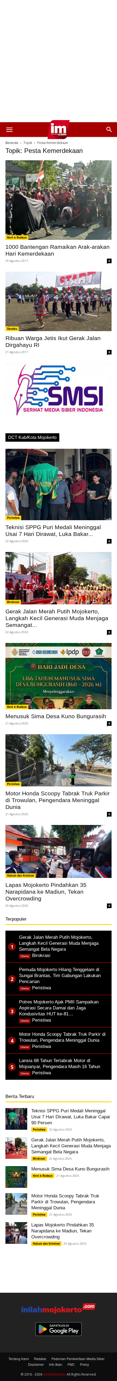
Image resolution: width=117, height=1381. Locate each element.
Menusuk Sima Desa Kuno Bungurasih (55, 716)
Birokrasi (13, 602)
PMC (71, 1364)
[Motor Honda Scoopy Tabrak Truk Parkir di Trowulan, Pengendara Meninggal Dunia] (58, 760)
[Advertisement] (58, 61)
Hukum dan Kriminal (20, 875)
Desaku (12, 329)
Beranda (11, 142)
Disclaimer (36, 1364)
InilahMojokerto (54, 1374)
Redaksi (40, 1358)
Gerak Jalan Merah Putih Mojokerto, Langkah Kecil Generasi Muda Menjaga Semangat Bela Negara (71, 1145)
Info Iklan (55, 1364)
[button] (9, 129)
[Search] (109, 129)
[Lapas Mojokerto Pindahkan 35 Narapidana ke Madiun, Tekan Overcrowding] (58, 851)
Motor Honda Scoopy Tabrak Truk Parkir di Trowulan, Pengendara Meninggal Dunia (57, 800)
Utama (25, 956)
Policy (84, 1364)
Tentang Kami (18, 1358)
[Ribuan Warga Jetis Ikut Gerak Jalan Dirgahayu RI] (58, 301)
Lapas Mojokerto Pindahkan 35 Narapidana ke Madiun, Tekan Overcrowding (46, 892)
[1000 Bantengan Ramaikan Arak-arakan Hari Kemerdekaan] (58, 200)
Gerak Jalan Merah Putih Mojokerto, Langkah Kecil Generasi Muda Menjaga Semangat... (56, 618)
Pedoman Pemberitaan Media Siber (77, 1358)
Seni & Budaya (17, 237)
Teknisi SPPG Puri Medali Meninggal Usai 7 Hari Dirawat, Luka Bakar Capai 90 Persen (70, 1116)
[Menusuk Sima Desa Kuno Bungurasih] (58, 676)
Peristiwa (13, 518)
